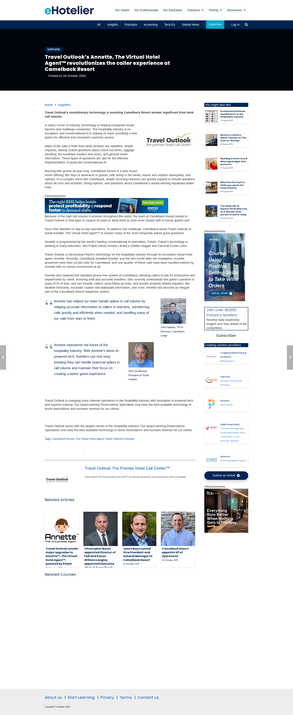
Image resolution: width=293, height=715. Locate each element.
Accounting (224, 381)
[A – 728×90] (106, 212)
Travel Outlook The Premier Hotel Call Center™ (127, 468)
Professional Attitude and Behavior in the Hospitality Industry (232, 114)
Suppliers (64, 105)
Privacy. (107, 697)
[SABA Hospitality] (211, 428)
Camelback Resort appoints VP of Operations (175, 552)
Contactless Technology (229, 428)
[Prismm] (211, 404)
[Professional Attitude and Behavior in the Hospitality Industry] (211, 116)
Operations (234, 441)
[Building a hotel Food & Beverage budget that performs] (211, 164)
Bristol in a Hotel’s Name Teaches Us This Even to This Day (233, 138)
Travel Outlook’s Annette (119, 438)
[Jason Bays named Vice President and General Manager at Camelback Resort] (139, 529)
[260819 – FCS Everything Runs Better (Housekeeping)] (226, 531)
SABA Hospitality (230, 424)
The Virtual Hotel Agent (90, 438)
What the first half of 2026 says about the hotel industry (232, 185)
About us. (54, 697)
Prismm (224, 400)
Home (49, 105)
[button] (246, 24)
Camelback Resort (63, 438)
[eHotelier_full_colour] (69, 10)
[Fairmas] (211, 380)
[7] (224, 300)
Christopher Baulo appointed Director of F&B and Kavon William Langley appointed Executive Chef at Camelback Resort (100, 560)
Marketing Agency (227, 361)
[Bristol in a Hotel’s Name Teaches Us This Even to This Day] (211, 140)
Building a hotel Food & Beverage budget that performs (233, 161)
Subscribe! (226, 335)
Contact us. (148, 697)
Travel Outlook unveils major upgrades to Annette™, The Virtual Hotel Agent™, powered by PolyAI (62, 556)
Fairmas (225, 376)
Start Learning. (81, 697)
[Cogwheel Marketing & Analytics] (211, 356)
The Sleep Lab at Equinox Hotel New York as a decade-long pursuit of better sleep (233, 210)
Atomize (225, 456)
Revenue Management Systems (233, 461)
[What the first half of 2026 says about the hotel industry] (211, 187)
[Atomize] (211, 460)
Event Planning (226, 405)
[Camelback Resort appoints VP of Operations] (178, 529)
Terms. (126, 697)
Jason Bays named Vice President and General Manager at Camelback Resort (137, 554)
